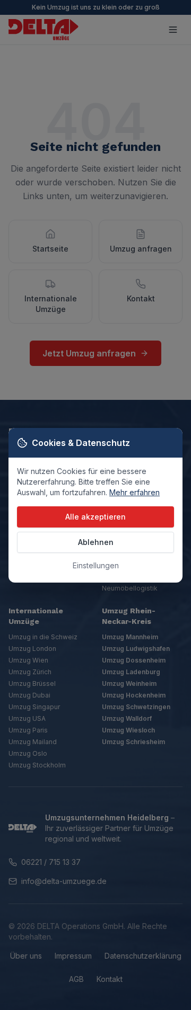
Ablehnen (96, 542)
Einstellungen (96, 565)
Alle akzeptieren (95, 516)
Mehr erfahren (134, 492)
